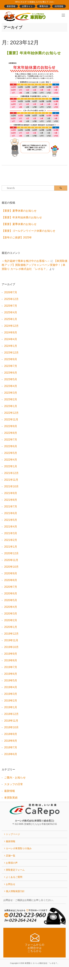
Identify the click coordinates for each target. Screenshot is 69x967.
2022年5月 (10, 453)
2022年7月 (10, 439)
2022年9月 (10, 426)
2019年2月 (10, 700)
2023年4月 (10, 386)
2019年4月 (10, 687)
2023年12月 (11, 352)
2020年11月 (11, 560)
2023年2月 (10, 399)
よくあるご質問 (14, 877)
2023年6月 (10, 372)
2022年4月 (10, 459)
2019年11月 (11, 640)
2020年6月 (10, 593)
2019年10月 (11, 647)
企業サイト (27, 6)
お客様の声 (12, 862)
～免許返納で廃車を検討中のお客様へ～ (26, 260)
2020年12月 (11, 553)
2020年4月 (10, 606)
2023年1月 (10, 406)
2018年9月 (10, 734)
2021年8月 (10, 499)
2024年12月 (11, 325)
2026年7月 (10, 292)
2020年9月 (10, 573)
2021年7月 (10, 506)
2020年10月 (11, 566)
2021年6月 (10, 513)
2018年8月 (10, 740)
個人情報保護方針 (15, 891)
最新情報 (11, 6)
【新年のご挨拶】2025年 (17, 237)
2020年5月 (10, 600)
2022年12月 (11, 412)
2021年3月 (10, 533)
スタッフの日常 (13, 784)
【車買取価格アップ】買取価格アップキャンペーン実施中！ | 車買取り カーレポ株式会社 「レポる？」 (34, 264)
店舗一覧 (10, 855)
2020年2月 (10, 620)
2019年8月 (10, 660)
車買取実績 (11, 797)
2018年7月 (10, 747)
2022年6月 (10, 446)
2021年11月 (11, 479)
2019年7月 (10, 667)
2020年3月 (10, 613)
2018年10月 (11, 727)
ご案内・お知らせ (15, 777)
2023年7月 (10, 366)
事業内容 (43, 6)
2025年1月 (10, 319)
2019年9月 (10, 653)
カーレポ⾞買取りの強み (19, 848)
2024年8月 (10, 332)
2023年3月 (10, 392)
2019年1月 (10, 707)
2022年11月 (11, 419)
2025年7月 (10, 305)
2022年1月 (10, 466)
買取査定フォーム (15, 869)
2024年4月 (10, 339)
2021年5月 (10, 519)
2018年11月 (11, 720)
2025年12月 (11, 299)
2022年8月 (10, 432)
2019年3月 (10, 693)
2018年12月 (11, 714)
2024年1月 (10, 345)
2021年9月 (10, 493)
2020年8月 (10, 580)
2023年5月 (10, 379)
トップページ (13, 834)
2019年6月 (10, 673)
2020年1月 (10, 627)
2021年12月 (11, 473)
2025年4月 (10, 312)
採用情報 (59, 6)
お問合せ (10, 884)
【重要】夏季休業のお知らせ (19, 210)
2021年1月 (10, 546)
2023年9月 (10, 359)
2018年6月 (10, 754)
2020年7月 (10, 586)
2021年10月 (11, 486)
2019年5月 (10, 680)
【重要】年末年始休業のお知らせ (33, 53)
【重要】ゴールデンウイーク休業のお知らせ (28, 230)
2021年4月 (10, 526)
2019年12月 (11, 633)
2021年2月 (10, 540)
